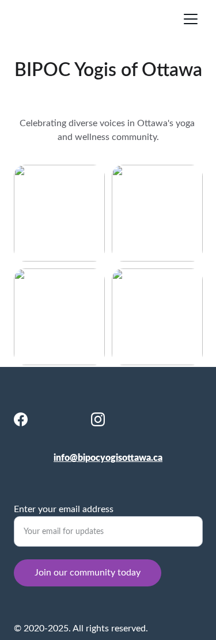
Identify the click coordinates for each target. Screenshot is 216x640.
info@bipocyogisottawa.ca (108, 458)
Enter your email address (63, 509)
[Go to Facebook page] (21, 419)
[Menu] (191, 19)
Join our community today (88, 572)
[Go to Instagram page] (98, 419)
